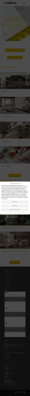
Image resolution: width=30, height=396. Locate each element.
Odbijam (15, 205)
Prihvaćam (15, 201)
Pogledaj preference (15, 209)
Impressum (22, 212)
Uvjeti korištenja (8, 212)
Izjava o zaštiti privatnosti (16, 212)
